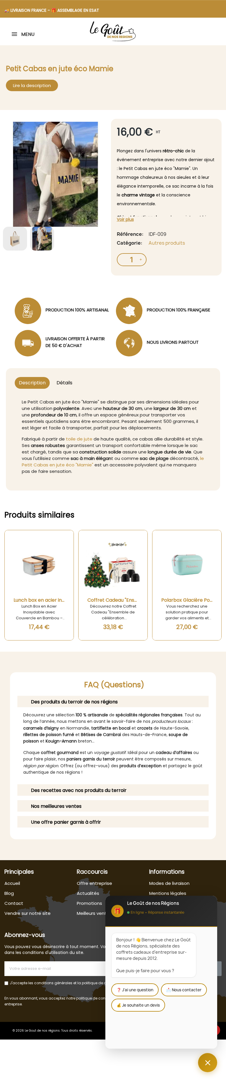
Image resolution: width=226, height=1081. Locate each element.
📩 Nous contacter (184, 989)
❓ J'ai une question (135, 989)
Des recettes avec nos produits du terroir (79, 790)
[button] (215, 32)
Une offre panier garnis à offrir (66, 822)
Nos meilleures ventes (56, 806)
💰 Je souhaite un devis (138, 1005)
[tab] (113, 701)
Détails (64, 382)
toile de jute (79, 439)
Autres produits (167, 243)
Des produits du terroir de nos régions (74, 701)
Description (32, 382)
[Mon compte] (221, 32)
